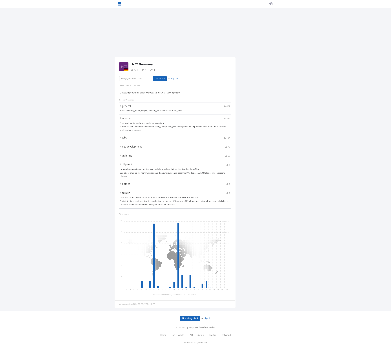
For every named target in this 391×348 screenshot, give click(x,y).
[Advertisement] (195, 34)
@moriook (202, 342)
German (136, 85)
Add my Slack (191, 318)
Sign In (201, 334)
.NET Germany (142, 64)
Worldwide (126, 85)
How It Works (177, 334)
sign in (174, 78)
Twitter (212, 334)
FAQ (191, 334)
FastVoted (226, 334)
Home (163, 334)
